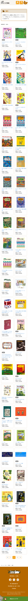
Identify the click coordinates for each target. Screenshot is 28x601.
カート (21, 3)
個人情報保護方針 (14, 583)
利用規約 (14, 588)
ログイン (17, 3)
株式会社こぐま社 (14, 576)
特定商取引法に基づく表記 (14, 586)
